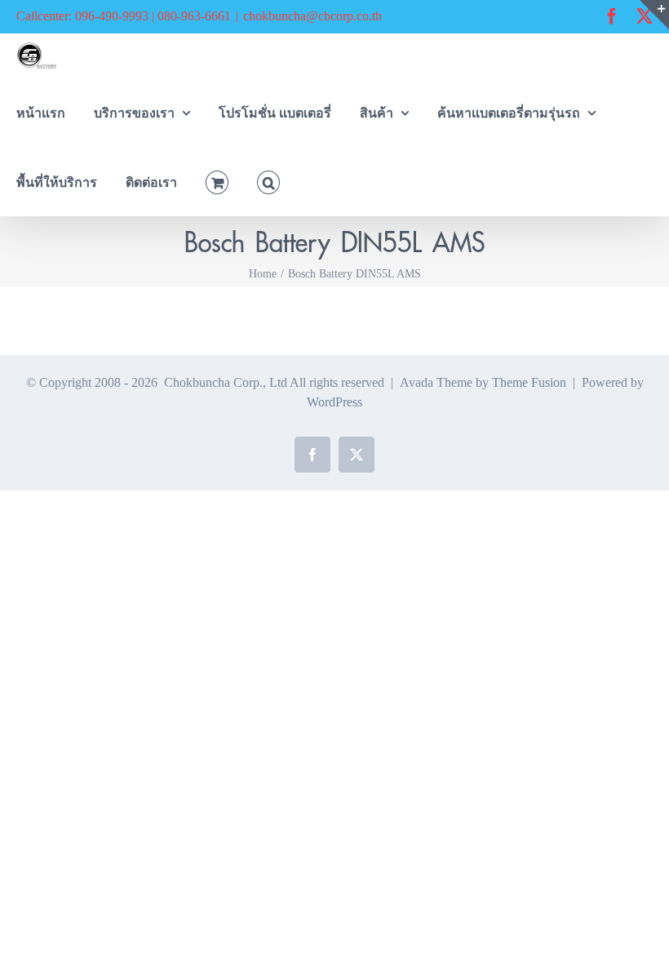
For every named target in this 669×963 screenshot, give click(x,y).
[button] (268, 180)
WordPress (334, 402)
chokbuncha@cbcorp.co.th (312, 16)
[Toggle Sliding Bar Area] (654, 14)
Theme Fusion (529, 382)
